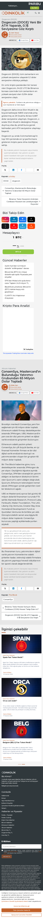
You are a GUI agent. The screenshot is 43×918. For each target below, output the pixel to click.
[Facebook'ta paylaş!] (21, 170)
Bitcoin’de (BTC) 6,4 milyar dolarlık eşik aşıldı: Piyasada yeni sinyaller (18, 274)
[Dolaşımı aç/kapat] (39, 13)
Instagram (5, 220)
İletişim (4, 808)
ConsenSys (8, 599)
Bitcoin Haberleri (7, 822)
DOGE (6, 181)
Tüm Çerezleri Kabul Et (21, 910)
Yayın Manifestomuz (8, 800)
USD (22, 246)
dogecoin (16, 181)
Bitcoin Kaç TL (6, 830)
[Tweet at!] (5, 170)
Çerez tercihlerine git (21, 906)
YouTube (13, 227)
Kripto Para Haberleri (8, 820)
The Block (13, 595)
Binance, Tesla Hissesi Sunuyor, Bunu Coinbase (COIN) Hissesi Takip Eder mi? (22, 608)
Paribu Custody (6, 817)
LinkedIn (14, 220)
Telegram (22, 227)
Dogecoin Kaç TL (7, 832)
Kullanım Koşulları (7, 803)
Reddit (31, 227)
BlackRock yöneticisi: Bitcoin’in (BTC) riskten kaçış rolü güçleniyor (18, 289)
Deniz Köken (7, 672)
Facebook (22, 220)
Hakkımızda (5, 795)
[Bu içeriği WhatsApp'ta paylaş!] (29, 170)
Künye (4, 798)
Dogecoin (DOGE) (9, 19)
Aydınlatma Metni (12, 851)
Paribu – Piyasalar (7, 815)
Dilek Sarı (14, 385)
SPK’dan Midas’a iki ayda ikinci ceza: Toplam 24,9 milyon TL (17, 282)
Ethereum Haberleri (8, 825)
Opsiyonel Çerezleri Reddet (21, 915)
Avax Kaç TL (5, 835)
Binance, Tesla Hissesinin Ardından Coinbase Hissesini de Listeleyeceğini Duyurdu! (22, 201)
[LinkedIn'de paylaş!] (13, 170)
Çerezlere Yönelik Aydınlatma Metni (13, 805)
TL (18, 246)
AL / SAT (34, 8)
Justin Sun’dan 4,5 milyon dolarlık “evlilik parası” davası (17, 267)
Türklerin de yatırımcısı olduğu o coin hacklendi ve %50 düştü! (21, 104)
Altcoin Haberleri (9, 369)
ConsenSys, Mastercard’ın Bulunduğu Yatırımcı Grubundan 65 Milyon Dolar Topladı (20, 190)
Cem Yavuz (14, 33)
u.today (12, 176)
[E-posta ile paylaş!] (37, 170)
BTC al (18, 252)
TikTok (31, 220)
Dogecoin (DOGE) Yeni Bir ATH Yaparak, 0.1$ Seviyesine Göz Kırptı (21, 616)
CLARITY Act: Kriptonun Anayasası (15, 297)
